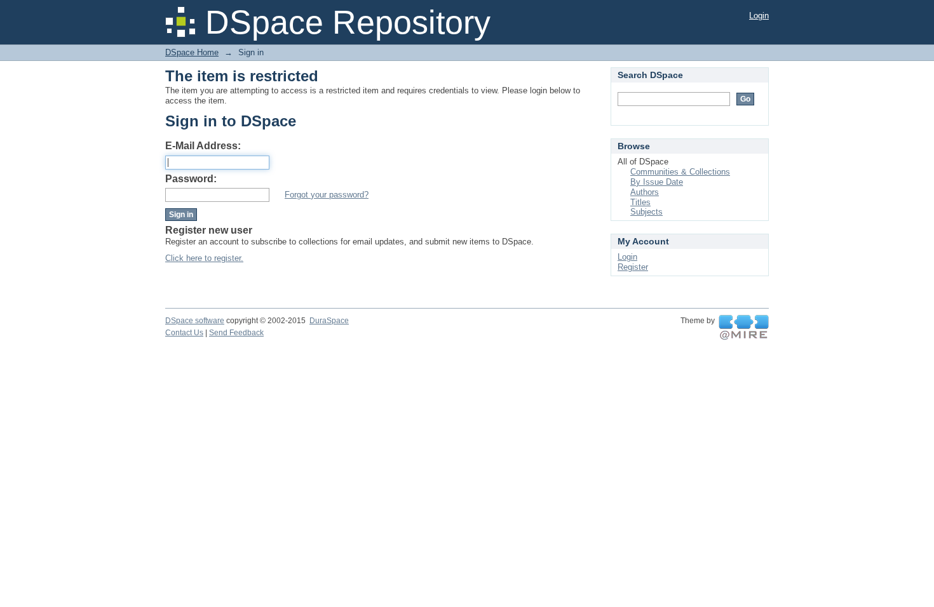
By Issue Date (656, 182)
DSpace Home (192, 52)
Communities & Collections (680, 172)
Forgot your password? (327, 194)
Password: (191, 178)
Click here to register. (204, 258)
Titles (640, 202)
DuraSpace (329, 320)
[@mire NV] (744, 327)
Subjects (646, 212)
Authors (644, 192)
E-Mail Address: (203, 145)
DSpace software (194, 320)
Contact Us (184, 332)
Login (759, 15)
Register (633, 267)
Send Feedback (236, 332)
